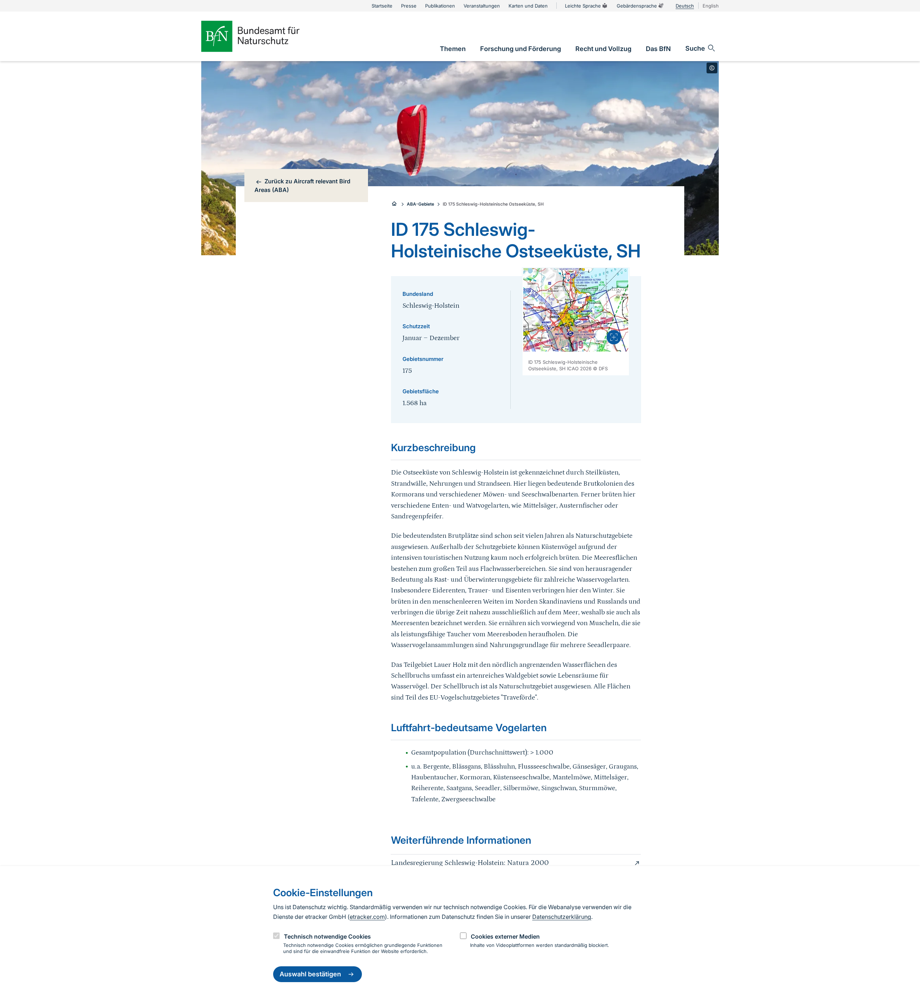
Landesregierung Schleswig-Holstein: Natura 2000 (470, 863)
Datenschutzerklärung (561, 916)
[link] (453, 48)
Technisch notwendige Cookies (327, 936)
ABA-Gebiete (420, 204)
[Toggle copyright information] (711, 67)
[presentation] (614, 337)
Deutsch (685, 6)
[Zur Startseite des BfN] (262, 36)
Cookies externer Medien (505, 936)
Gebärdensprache (637, 6)
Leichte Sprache (583, 6)
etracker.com (367, 916)
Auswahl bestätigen (310, 974)
